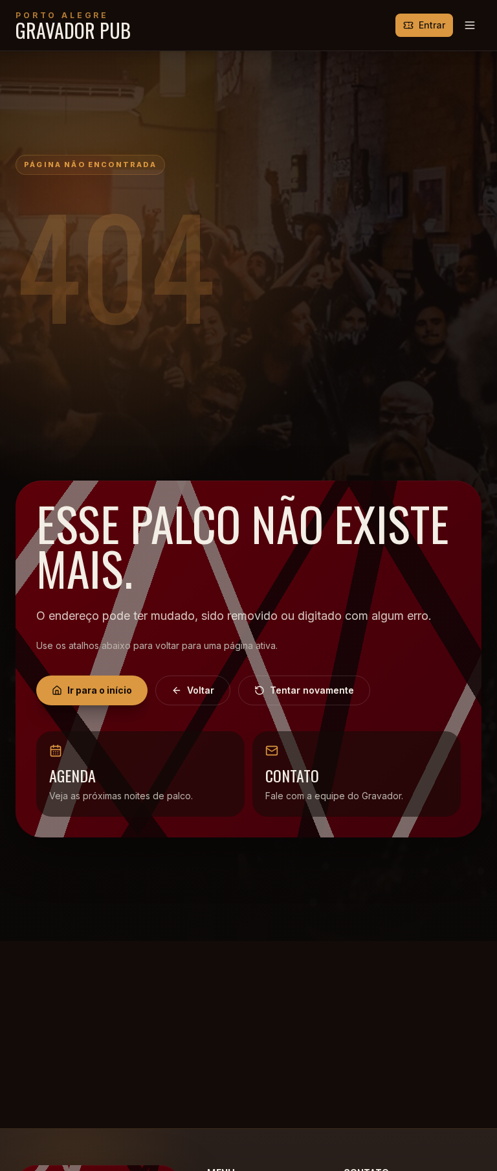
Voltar (200, 690)
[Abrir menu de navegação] (469, 25)
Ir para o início (99, 690)
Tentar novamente (312, 690)
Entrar (432, 24)
